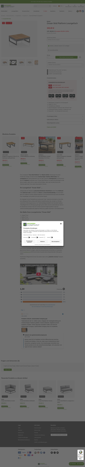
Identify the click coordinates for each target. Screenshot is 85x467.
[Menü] (83, 450)
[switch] (80, 458)
